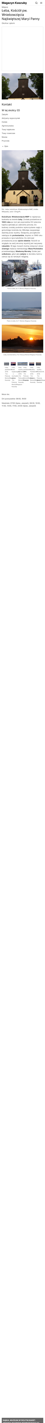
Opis (6, 146)
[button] (41, 3)
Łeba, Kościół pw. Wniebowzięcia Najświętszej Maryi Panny (21, 15)
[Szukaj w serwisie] (36, 3)
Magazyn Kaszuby (14, 3)
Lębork (12, 23)
